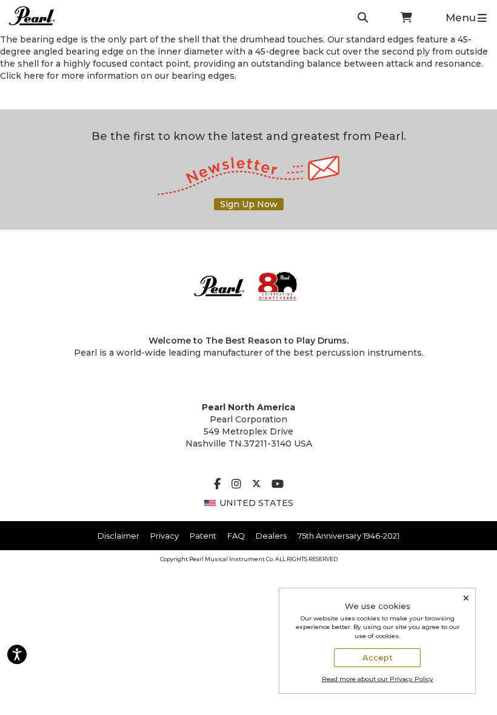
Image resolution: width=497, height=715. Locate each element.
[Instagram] (236, 484)
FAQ (236, 535)
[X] (256, 484)
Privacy (164, 535)
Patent (203, 535)
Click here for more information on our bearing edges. (118, 75)
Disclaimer (118, 535)
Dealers (271, 535)
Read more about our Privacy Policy (377, 679)
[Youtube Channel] (278, 484)
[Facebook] (217, 484)
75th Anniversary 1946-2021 (348, 535)
